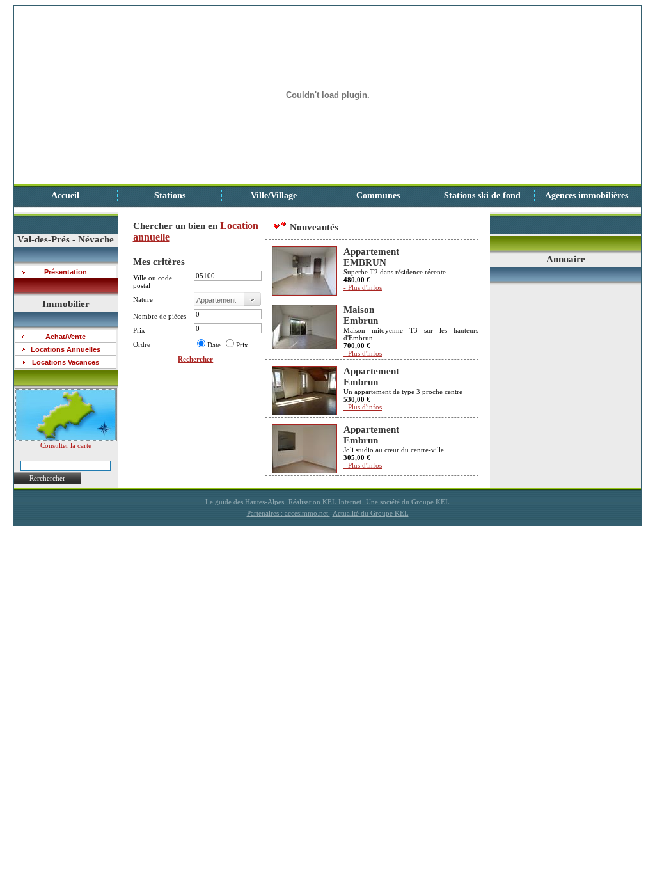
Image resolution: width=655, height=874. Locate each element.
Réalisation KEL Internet (325, 501)
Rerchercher (47, 478)
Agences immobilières (586, 195)
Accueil (65, 195)
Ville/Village (274, 195)
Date (214, 345)
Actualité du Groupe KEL (371, 513)
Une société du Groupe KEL (408, 501)
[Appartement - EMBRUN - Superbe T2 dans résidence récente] (304, 293)
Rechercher (195, 359)
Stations (169, 195)
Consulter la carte (65, 445)
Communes (378, 195)
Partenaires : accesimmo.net (288, 513)
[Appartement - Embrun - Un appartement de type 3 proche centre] (304, 413)
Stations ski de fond (482, 195)
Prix (242, 345)
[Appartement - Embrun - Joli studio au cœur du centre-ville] (304, 471)
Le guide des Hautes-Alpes (245, 501)
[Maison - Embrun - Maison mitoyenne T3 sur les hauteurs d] (304, 347)
